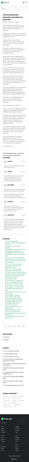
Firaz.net (11, 456)
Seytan (2, 441)
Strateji (17, 426)
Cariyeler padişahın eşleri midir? (14, 385)
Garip (16, 441)
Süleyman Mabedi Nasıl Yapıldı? (14, 300)
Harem (9, 398)
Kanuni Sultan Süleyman (16, 398)
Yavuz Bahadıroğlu (17, 404)
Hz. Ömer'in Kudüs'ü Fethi (13, 311)
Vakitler (17, 450)
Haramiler (3, 446)
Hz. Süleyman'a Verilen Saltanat (14, 285)
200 (14, 326)
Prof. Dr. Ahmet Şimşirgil (12, 402)
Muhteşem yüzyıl (6, 396)
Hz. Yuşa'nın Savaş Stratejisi (13, 269)
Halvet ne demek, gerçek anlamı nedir (13, 368)
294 (19, 326)
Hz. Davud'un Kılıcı (11, 279)
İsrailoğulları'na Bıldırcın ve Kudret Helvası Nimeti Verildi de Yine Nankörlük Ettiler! (15, 254)
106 (9, 326)
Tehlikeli (3, 439)
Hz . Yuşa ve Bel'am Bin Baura (14, 264)
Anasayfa (6, 337)
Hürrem (3, 8)
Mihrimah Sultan (21, 400)
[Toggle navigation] (26, 2)
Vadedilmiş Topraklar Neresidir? (14, 270)
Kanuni (4, 398)
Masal (2, 448)
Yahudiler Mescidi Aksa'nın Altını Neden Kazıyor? (13, 373)
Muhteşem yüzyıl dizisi (7, 404)
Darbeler (3, 432)
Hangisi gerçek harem (11, 354)
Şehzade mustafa (6, 400)
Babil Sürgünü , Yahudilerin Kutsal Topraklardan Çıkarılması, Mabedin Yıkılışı (14, 288)
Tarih (2, 426)
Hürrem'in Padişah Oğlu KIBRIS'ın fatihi (13, 377)
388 (24, 326)
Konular (6, 340)
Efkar (2, 450)
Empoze (17, 428)
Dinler (16, 446)
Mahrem (17, 437)
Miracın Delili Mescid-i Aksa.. (13, 310)
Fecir (16, 435)
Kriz (2, 445)
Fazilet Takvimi (21, 396)
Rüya (16, 432)
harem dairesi (14, 400)
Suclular (17, 430)
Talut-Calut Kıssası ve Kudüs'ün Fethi (15, 272)
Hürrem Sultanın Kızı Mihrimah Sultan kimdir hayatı (13, 360)
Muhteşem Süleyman (7, 406)
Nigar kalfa (15, 406)
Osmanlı (4, 402)
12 (5, 326)
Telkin (16, 448)
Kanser (17, 439)
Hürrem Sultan (14, 396)
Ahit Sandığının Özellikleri (12, 295)
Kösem (2, 430)
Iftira (2, 437)
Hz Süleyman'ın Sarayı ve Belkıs (14, 283)
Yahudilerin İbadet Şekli (12, 241)
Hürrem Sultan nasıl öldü (11, 351)
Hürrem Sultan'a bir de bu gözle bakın (13, 381)
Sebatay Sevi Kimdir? (11, 305)
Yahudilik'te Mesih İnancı (12, 303)
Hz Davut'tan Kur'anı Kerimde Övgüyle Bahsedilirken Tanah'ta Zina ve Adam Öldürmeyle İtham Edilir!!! (15, 275)
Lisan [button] (14, 459)
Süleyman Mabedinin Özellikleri (14, 301)
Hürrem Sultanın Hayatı (11, 356)
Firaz (16, 445)
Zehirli (2, 435)
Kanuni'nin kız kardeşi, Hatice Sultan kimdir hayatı (14, 364)
